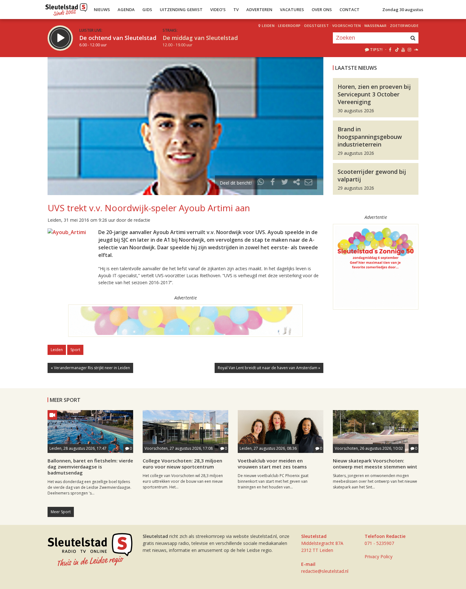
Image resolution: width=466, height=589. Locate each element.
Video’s (218, 9)
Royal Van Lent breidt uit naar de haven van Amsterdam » (269, 367)
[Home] (66, 8)
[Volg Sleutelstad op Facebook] (390, 49)
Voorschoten (346, 25)
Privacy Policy (378, 556)
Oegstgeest (316, 25)
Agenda (126, 9)
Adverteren (259, 9)
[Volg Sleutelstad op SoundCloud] (415, 49)
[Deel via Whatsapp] (261, 183)
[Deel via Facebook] (273, 183)
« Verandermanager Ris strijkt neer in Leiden (90, 367)
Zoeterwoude (404, 25)
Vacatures (292, 9)
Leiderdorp (289, 25)
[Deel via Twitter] (284, 183)
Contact (349, 9)
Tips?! (376, 49)
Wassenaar (375, 25)
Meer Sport (61, 511)
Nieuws (102, 9)
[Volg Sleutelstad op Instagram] (409, 49)
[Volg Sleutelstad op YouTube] (402, 49)
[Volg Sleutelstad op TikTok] (396, 49)
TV (236, 9)
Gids (147, 9)
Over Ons (322, 9)
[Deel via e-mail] (308, 183)
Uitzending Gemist (181, 9)
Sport (75, 349)
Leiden (268, 25)
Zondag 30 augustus (402, 9)
